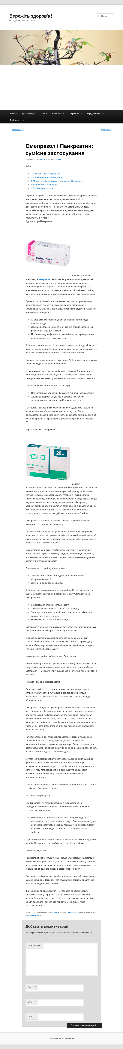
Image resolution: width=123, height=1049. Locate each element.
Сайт (30, 1016)
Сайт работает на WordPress (61, 1038)
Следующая (107, 129)
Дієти (44, 113)
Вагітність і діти (17, 120)
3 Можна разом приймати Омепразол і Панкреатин (57, 180)
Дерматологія (76, 113)
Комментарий (35, 945)
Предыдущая (16, 129)
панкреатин (44, 279)
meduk (58, 159)
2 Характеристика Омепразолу (47, 177)
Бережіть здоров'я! (30, 15)
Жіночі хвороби (58, 113)
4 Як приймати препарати (44, 184)
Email (32, 1001)
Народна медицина (95, 113)
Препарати (71, 912)
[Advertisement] (61, 88)
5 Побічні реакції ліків (42, 188)
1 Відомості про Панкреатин (45, 173)
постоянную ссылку (35, 915)
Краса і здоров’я (29, 113)
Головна (14, 113)
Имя (32, 987)
